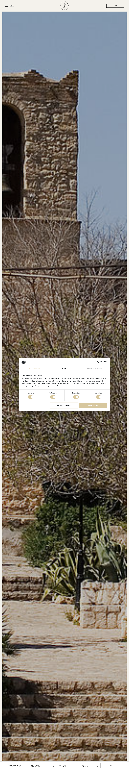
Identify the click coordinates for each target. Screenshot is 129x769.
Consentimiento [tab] (34, 369)
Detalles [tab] (64, 369)
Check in (34, 764)
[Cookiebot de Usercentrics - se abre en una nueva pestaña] (99, 362)
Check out (59, 764)
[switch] (53, 397)
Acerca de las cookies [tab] (94, 369)
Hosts (84, 764)
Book (115, 6)
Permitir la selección (64, 405)
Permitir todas (93, 405)
